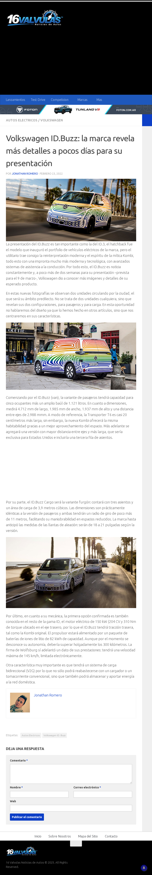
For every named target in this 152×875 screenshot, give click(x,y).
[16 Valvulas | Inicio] (35, 18)
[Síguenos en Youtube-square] (136, 851)
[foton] (76, 109)
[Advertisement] (76, 65)
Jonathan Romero (25, 173)
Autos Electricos (21, 120)
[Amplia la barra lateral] (147, 120)
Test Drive (38, 99)
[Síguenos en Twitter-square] (129, 851)
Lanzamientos (15, 99)
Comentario (19, 760)
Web (13, 801)
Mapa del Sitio (88, 836)
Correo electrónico (87, 787)
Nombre (16, 787)
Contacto (111, 836)
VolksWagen (51, 120)
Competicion (59, 99)
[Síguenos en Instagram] (143, 851)
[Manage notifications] (144, 868)
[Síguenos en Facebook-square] (122, 851)
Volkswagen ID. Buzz (55, 735)
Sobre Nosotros (59, 836)
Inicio (37, 836)
